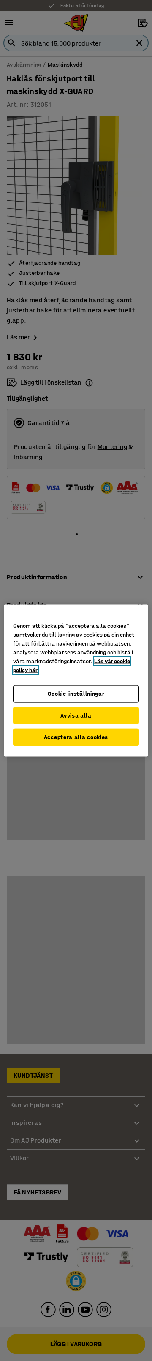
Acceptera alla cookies (76, 737)
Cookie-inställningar (76, 693)
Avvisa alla (76, 715)
